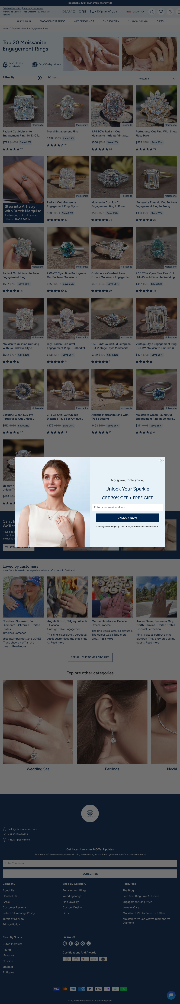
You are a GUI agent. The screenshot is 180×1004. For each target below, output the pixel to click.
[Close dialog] (161, 460)
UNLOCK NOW (127, 517)
